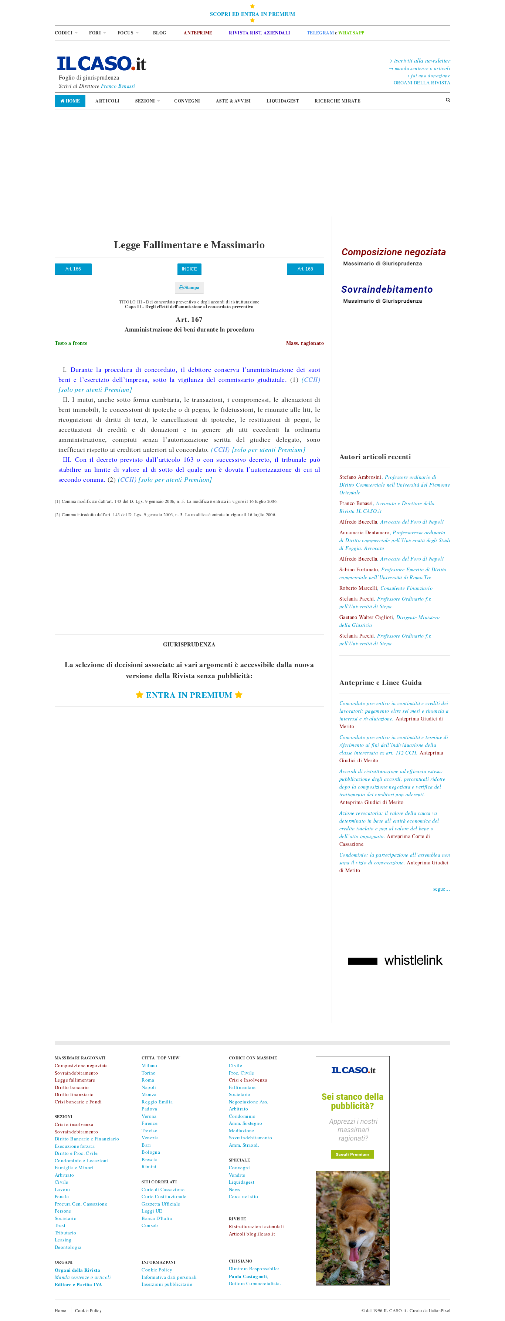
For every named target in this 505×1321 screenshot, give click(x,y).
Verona (149, 1116)
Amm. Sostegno (245, 1123)
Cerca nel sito (243, 1196)
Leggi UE (152, 1210)
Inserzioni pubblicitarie (167, 1284)
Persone (63, 1210)
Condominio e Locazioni (81, 1160)
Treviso (149, 1130)
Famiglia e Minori (74, 1167)
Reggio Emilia (157, 1101)
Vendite (237, 1175)
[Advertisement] (252, 164)
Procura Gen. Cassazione (81, 1203)
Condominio (242, 1116)
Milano (149, 1065)
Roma (148, 1079)
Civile (61, 1182)
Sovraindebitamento (250, 1137)
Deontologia (68, 1247)
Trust (60, 1225)
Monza (149, 1094)
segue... (441, 888)
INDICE (189, 269)
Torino (149, 1072)
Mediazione (241, 1130)
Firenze (149, 1123)
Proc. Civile (241, 1072)
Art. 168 (305, 269)
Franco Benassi (118, 85)
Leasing (63, 1239)
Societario (66, 1218)
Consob (150, 1225)
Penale (62, 1196)
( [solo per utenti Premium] (258, 449)
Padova (149, 1108)
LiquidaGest (283, 101)
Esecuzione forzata (75, 1146)
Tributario (65, 1232)
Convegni (187, 101)
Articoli (107, 101)
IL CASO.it (395, 1310)
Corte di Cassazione (163, 1189)
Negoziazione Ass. (248, 1101)
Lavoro (62, 1189)
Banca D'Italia (157, 1218)
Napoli (149, 1087)
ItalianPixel (439, 1310)
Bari (146, 1145)
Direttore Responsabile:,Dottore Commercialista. (255, 1276)
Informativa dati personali (169, 1277)
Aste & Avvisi (233, 101)
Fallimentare (242, 1087)
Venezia (150, 1137)
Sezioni (145, 101)
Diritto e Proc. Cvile (76, 1153)
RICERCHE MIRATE (337, 101)
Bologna (151, 1152)
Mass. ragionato (305, 343)
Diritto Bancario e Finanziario (87, 1138)
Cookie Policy (157, 1269)
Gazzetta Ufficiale (161, 1203)
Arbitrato (64, 1175)
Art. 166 (73, 269)
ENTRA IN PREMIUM (189, 695)
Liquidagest (241, 1182)
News (234, 1189)
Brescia (149, 1159)
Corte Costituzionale (164, 1196)
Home (72, 101)
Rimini (149, 1166)
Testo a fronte (71, 343)
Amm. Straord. (244, 1145)
